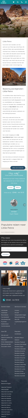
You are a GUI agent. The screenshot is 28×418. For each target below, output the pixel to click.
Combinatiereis (5, 326)
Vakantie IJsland (5, 405)
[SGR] (17, 263)
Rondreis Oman (19, 371)
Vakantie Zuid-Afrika (7, 391)
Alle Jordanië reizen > (8, 232)
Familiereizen (5, 317)
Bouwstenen (4, 315)
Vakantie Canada (6, 396)
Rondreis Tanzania (20, 357)
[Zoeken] (18, 2)
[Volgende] (23, 76)
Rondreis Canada (19, 353)
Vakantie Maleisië (6, 398)
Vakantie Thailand (6, 387)
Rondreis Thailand (20, 342)
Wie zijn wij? (4, 335)
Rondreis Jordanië (20, 373)
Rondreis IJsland (19, 360)
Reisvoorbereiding (20, 317)
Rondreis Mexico (19, 362)
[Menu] (26, 2)
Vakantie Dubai (5, 412)
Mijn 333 (17, 319)
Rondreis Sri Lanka (20, 369)
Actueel (17, 312)
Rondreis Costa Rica (20, 364)
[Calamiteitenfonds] (11, 263)
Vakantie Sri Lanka (6, 403)
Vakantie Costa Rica (6, 409)
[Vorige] (5, 76)
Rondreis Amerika (20, 351)
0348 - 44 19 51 (18, 192)
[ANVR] (5, 263)
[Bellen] (22, 2)
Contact (10, 187)
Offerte (18, 187)
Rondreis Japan (19, 346)
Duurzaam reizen (6, 346)
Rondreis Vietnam (20, 355)
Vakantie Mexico (5, 407)
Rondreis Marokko (20, 366)
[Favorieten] (14, 2)
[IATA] (23, 263)
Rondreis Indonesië (20, 349)
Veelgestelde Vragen (20, 315)
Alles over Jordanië (17, 167)
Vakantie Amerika (6, 394)
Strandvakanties (5, 319)
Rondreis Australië (20, 375)
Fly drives (4, 321)
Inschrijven (6, 254)
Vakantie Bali (5, 389)
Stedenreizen (5, 324)
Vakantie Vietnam (6, 400)
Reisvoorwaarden (6, 344)
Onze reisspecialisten (7, 342)
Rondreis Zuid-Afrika (20, 344)
